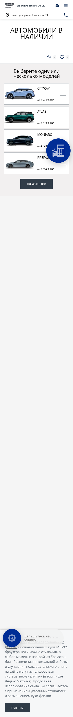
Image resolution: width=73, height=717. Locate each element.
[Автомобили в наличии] (57, 6)
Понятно (17, 707)
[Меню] (65, 5)
